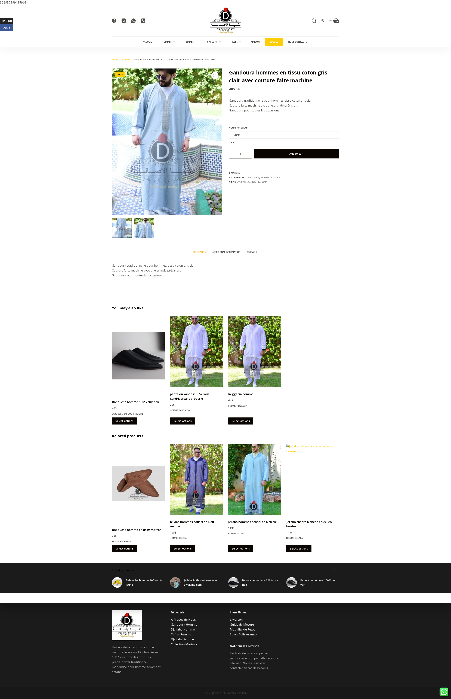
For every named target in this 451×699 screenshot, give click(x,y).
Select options (124, 421)
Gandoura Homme (184, 624)
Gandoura (252, 177)
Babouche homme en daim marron (137, 530)
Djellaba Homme (183, 629)
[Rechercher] (314, 20)
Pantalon (184, 410)
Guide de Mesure (242, 624)
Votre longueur (238, 127)
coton (241, 182)
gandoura (254, 182)
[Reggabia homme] (254, 351)
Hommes (167, 41)
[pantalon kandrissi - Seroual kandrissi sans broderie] (196, 351)
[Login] (323, 20)
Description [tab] (199, 252)
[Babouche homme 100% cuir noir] (138, 355)
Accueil (147, 41)
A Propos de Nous (183, 619)
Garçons (212, 41)
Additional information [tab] (226, 252)
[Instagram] (124, 20)
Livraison (236, 619)
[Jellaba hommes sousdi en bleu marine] (196, 479)
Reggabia (242, 405)
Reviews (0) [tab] (252, 252)
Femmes (189, 41)
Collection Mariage (184, 644)
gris (265, 182)
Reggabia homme (241, 394)
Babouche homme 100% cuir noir (135, 402)
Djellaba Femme (182, 639)
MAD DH (7, 21)
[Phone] (143, 20)
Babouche (117, 413)
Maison (255, 41)
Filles (234, 41)
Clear (232, 142)
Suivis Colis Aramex (243, 634)
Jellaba (183, 537)
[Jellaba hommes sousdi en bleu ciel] (254, 479)
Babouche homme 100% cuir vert (318, 582)
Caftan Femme (181, 634)
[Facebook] (114, 20)
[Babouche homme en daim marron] (138, 483)
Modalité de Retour (243, 629)
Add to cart (296, 153)
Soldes (274, 41)
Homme (265, 177)
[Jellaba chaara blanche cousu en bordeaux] (312, 479)
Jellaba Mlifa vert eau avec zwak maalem (201, 582)
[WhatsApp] (133, 20)
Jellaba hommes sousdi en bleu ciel (252, 522)
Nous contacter (298, 41)
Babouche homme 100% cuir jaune (144, 582)
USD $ (8, 27)
